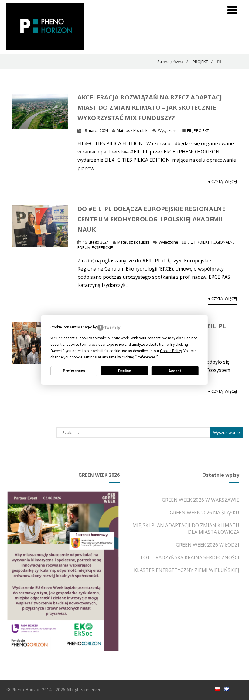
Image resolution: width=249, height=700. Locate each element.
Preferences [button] (146, 357)
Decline (124, 371)
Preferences (74, 371)
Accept (175, 371)
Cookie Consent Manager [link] (71, 327)
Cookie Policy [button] (171, 351)
